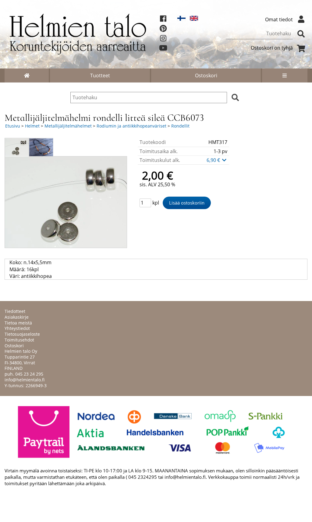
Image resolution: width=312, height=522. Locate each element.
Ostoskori (206, 75)
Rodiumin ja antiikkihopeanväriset (131, 126)
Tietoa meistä (18, 323)
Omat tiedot (279, 19)
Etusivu (12, 126)
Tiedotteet (15, 311)
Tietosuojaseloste (22, 334)
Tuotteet (100, 75)
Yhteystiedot (17, 328)
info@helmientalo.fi (24, 380)
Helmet (32, 126)
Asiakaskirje (17, 317)
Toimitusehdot (19, 340)
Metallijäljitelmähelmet (68, 126)
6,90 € (214, 160)
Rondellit (180, 126)
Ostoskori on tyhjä (272, 47)
